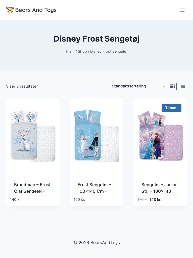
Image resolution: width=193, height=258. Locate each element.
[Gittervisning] (173, 86)
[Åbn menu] (182, 10)
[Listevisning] (183, 86)
